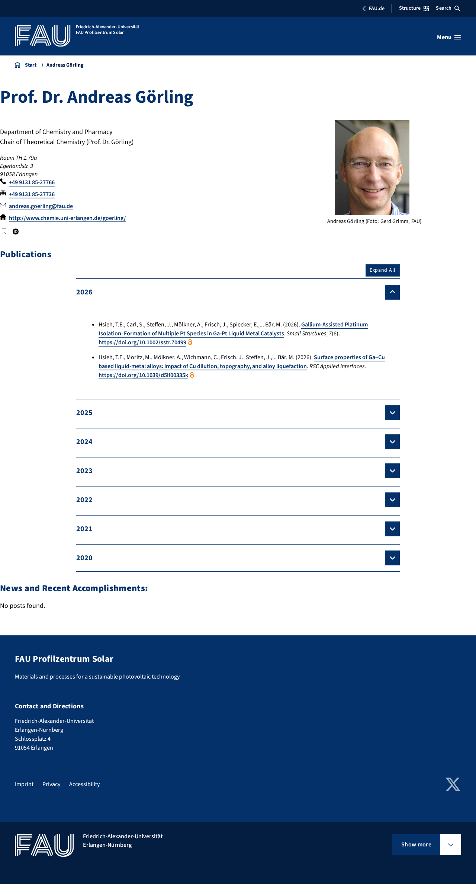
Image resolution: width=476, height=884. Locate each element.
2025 (84, 413)
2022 (84, 500)
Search (443, 8)
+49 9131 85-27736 (32, 194)
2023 (84, 471)
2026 (84, 292)
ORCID (15, 231)
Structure (410, 8)
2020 (84, 558)
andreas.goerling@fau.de (41, 206)
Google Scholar (4, 231)
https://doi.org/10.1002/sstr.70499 (142, 342)
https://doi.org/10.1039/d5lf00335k (143, 375)
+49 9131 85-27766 (32, 182)
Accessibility (84, 784)
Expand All (383, 270)
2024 (84, 442)
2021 (84, 529)
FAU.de (377, 8)
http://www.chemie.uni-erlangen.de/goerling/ (67, 218)
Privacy (51, 784)
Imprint (24, 784)
